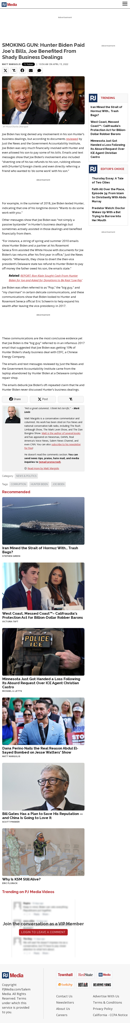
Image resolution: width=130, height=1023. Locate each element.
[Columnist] (13, 414)
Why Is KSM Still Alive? (21, 879)
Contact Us (64, 996)
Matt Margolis (11, 64)
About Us (63, 1009)
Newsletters (65, 1002)
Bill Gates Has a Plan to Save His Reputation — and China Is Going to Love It (42, 816)
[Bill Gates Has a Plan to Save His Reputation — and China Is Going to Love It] (43, 786)
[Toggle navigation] (125, 4)
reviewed (72, 139)
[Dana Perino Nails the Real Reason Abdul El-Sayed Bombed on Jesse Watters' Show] (43, 721)
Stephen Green (11, 556)
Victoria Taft (10, 621)
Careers (61, 1015)
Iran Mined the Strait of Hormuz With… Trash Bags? (40, 550)
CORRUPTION (18, 484)
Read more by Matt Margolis (43, 468)
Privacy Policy (103, 1009)
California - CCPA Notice (110, 1015)
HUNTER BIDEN (39, 484)
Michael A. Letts (12, 691)
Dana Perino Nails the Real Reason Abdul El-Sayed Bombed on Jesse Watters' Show (40, 750)
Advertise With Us (106, 996)
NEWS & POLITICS (26, 476)
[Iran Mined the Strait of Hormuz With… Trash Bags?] (43, 520)
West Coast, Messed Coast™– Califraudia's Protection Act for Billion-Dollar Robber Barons (42, 615)
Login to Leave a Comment (43, 932)
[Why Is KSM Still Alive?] (43, 852)
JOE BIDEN (58, 484)
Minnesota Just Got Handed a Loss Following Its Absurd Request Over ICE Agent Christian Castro (41, 683)
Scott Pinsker (10, 822)
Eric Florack (9, 883)
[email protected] (49, 461)
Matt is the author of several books (61, 433)
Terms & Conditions (107, 1002)
